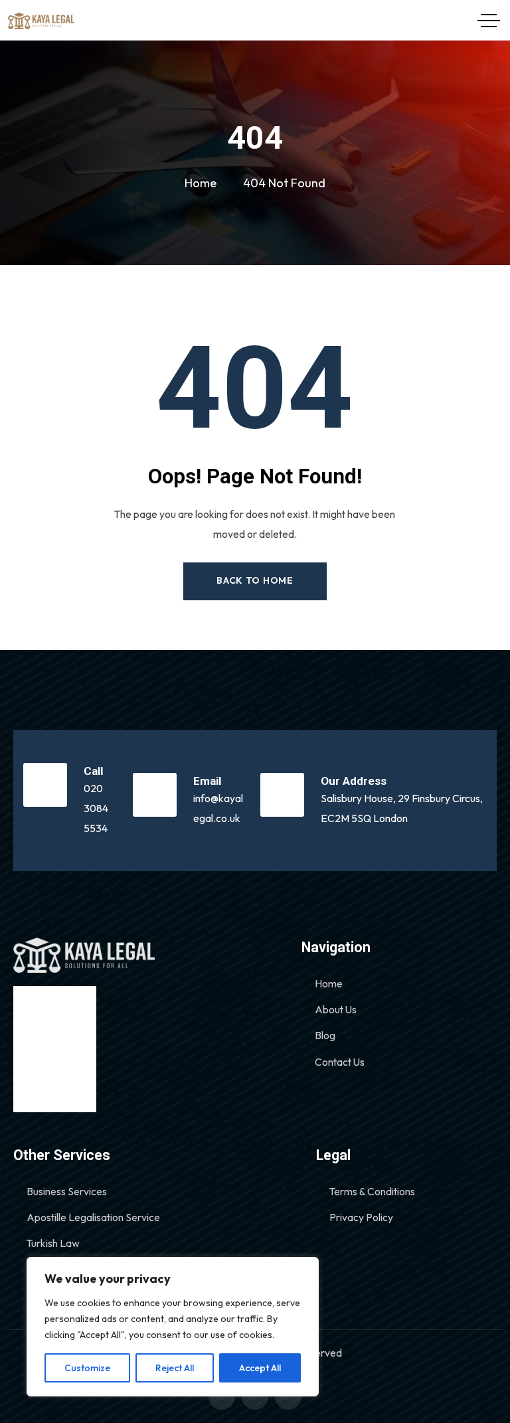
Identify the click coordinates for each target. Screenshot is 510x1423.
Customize (87, 1368)
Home (329, 983)
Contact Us (340, 1061)
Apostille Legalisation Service (93, 1217)
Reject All (174, 1368)
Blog (325, 1035)
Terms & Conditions (372, 1191)
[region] (173, 1326)
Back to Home (254, 580)
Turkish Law (53, 1243)
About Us (336, 1009)
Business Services (67, 1191)
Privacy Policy (361, 1217)
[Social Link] (222, 1396)
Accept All (260, 1368)
